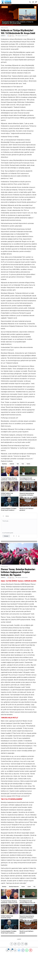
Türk (18, 463)
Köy (34, 886)
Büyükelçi (4, 463)
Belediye (4, 886)
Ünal (23, 463)
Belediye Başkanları (14, 886)
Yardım (28, 463)
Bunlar (23, 886)
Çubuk (29, 886)
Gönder (6, 536)
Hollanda (12, 463)
